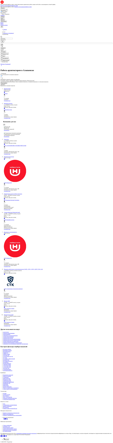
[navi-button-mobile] (2, 27)
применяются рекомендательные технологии (26, 433)
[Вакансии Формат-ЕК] (58, 171)
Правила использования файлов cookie (23, 6)
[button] (2, 22)
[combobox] (7, 38)
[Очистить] (2, 41)
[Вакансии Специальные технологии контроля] (58, 281)
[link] (3, 20)
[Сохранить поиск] (2, 45)
